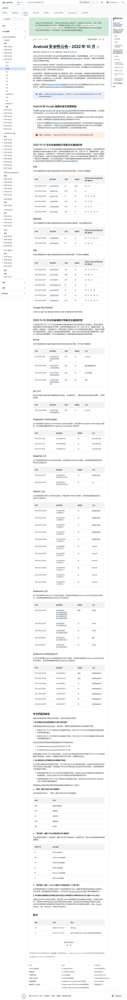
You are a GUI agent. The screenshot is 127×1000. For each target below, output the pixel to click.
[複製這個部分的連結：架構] (39, 167)
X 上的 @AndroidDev (68, 972)
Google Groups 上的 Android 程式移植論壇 (75, 988)
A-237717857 (54, 275)
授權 (53, 996)
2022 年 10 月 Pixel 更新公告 (54, 94)
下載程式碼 (32, 975)
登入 (123, 2)
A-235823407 (54, 300)
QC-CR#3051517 (61, 616)
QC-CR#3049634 (61, 614)
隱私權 (58, 996)
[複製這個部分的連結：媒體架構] (43, 219)
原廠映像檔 (32, 981)
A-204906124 (54, 290)
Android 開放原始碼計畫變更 (71, 30)
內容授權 (53, 953)
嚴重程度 (41, 154)
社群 (40, 996)
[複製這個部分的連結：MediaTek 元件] (49, 456)
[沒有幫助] (103, 39)
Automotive (73, 13)
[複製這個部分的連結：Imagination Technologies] (59, 419)
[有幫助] (100, 39)
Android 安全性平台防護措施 (56, 85)
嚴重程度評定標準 (65, 76)
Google (98, 904)
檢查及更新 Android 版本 (73, 58)
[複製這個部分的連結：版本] (40, 915)
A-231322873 (54, 212)
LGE (41, 907)
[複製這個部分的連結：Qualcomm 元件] (50, 591)
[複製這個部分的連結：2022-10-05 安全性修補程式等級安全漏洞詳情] (84, 320)
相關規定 (32, 972)
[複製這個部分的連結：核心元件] (43, 391)
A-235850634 (54, 238)
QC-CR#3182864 (61, 647)
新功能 (4, 13)
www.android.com (100, 975)
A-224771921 (54, 196)
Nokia (55, 907)
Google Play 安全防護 (63, 111)
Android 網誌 (66, 975)
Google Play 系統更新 (69, 161)
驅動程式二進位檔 (34, 984)
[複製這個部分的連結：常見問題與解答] (52, 714)
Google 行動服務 (64, 125)
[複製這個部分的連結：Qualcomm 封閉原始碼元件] (60, 654)
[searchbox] (13, 19)
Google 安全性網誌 (68, 978)
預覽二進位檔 (33, 978)
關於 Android (33, 996)
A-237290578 (54, 186)
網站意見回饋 (67, 996)
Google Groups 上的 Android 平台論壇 (74, 981)
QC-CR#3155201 (61, 625)
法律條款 (47, 996)
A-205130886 (54, 206)
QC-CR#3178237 (61, 640)
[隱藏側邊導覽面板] (24, 996)
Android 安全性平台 (47, 111)
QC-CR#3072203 (61, 633)
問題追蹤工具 (98, 984)
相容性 (46, 13)
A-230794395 (54, 269)
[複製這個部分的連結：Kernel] (41, 340)
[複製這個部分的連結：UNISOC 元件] (47, 492)
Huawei (35, 907)
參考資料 (85, 13)
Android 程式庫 (34, 968)
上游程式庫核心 (54, 358)
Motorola (47, 907)
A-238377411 (54, 191)
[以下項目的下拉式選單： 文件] (22, 2)
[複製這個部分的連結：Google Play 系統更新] (55, 308)
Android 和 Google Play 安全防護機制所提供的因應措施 (64, 87)
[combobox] (89, 2)
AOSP (35, 39)
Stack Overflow (99, 981)
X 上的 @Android (67, 968)
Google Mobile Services (101, 978)
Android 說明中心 (99, 968)
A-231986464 (54, 243)
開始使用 (15, 13)
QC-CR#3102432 (61, 618)
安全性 (25, 13)
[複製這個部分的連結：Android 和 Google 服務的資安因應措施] (78, 106)
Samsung (62, 907)
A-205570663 (54, 295)
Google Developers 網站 (77, 891)
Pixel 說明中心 (98, 972)
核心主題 (36, 13)
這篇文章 (81, 756)
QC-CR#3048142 (61, 612)
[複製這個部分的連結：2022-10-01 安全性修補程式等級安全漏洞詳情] (84, 145)
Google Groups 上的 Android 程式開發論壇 (75, 984)
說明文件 (5, 8)
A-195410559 (54, 285)
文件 (18, 2)
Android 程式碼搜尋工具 (36, 2)
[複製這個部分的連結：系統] (39, 250)
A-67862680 (54, 201)
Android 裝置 (58, 13)
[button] (12, 31)
